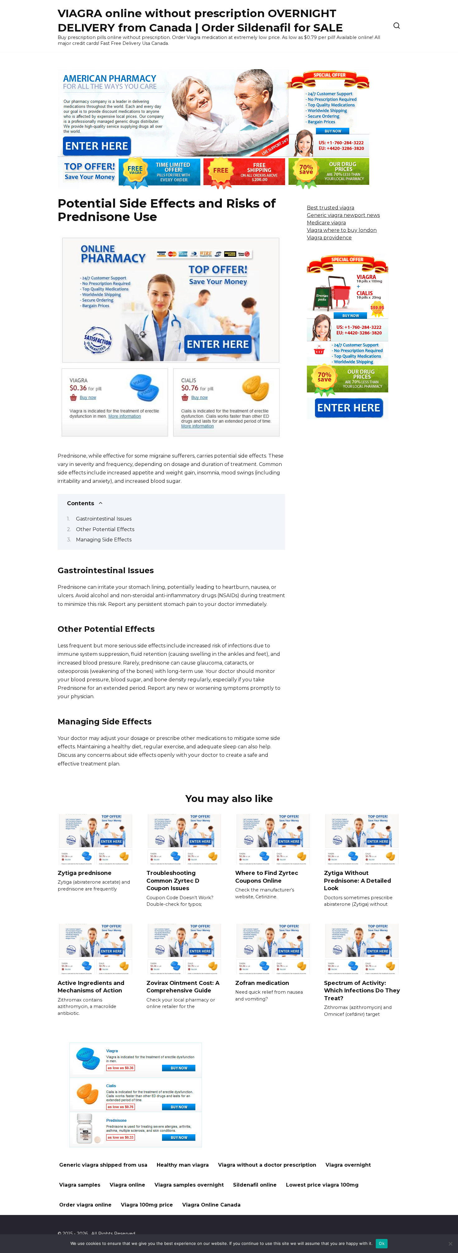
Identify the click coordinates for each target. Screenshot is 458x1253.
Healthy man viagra (183, 1165)
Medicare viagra (326, 223)
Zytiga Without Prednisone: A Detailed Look (357, 880)
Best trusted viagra (330, 208)
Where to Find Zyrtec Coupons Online (266, 877)
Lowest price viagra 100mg (322, 1185)
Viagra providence (329, 238)
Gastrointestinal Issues (103, 519)
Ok (381, 1243)
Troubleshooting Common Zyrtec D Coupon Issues (172, 880)
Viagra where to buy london (342, 230)
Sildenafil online (255, 1185)
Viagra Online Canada (211, 1205)
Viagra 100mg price (147, 1205)
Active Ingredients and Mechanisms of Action (91, 986)
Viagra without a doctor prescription (267, 1165)
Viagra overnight (348, 1165)
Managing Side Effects (103, 540)
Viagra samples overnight (189, 1185)
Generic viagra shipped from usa (103, 1165)
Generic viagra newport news (343, 215)
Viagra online (127, 1185)
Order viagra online (85, 1205)
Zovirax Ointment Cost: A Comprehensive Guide (182, 986)
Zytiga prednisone (85, 873)
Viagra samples (79, 1185)
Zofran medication (262, 982)
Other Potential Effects (105, 529)
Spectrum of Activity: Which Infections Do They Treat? (362, 990)
